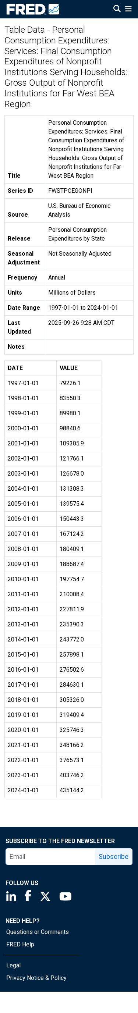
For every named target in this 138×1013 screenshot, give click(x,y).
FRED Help (20, 944)
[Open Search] (117, 9)
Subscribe (113, 856)
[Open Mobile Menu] (128, 9)
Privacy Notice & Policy (36, 977)
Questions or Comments (37, 931)
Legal (13, 965)
